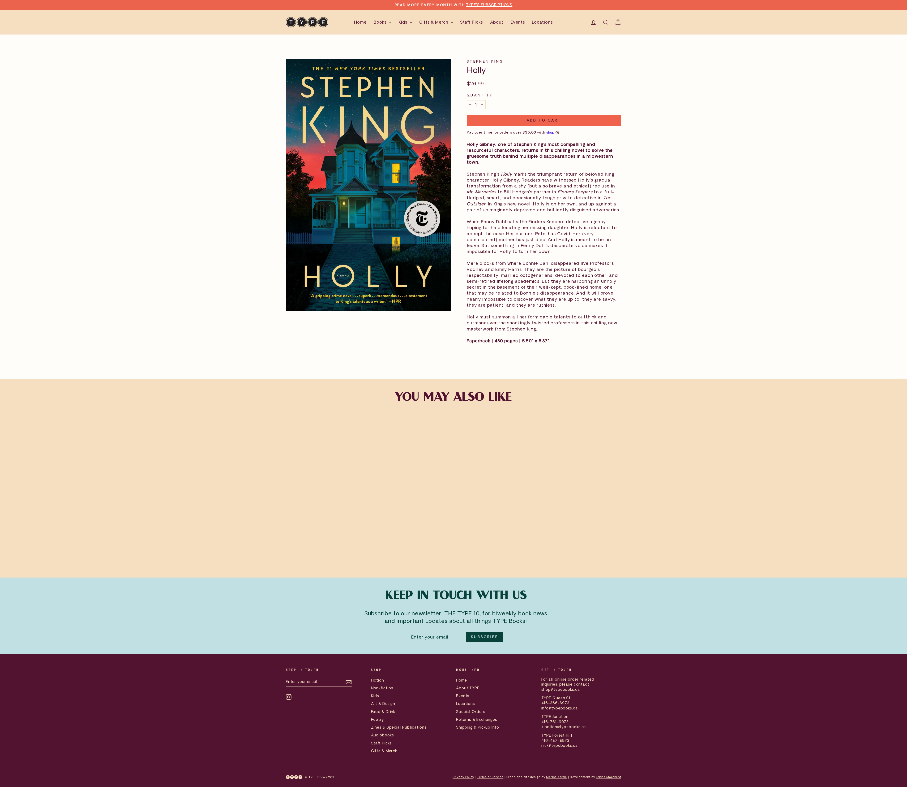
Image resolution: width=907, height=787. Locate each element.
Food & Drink (383, 711)
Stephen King (485, 61)
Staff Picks (471, 22)
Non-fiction (382, 688)
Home (360, 22)
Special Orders (470, 711)
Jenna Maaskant (608, 776)
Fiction (377, 680)
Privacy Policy (463, 776)
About (497, 22)
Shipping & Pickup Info (477, 727)
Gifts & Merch (434, 22)
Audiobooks (382, 735)
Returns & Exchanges (476, 719)
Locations (542, 22)
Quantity (480, 95)
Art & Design (383, 703)
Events (517, 22)
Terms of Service (490, 776)
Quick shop (325, 532)
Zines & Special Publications (399, 727)
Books (381, 22)
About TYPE (467, 688)
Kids (403, 22)
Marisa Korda (556, 776)
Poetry (377, 719)
